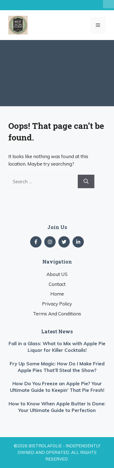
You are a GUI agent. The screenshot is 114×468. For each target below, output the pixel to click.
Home (57, 294)
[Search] (86, 181)
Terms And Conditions (57, 314)
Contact (57, 284)
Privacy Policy (57, 304)
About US (57, 274)
